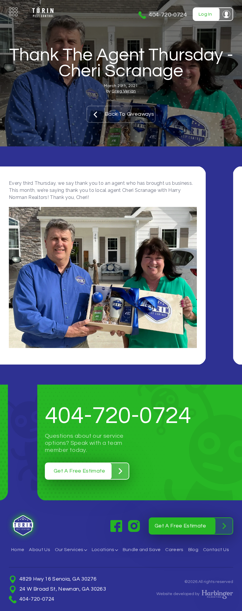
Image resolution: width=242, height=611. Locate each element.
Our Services (69, 549)
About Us (39, 549)
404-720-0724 (168, 15)
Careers (174, 549)
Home (17, 549)
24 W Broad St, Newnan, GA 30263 (62, 589)
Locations (103, 549)
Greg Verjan (124, 91)
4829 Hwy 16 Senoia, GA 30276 (58, 579)
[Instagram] (134, 526)
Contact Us (216, 549)
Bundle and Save (142, 549)
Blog (193, 549)
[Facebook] (116, 526)
